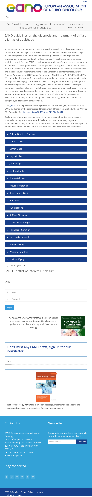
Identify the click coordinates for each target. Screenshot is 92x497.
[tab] (46, 134)
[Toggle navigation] (85, 17)
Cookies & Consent (13, 495)
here (13, 105)
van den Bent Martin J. (21, 237)
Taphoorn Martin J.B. (20, 222)
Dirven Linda (16, 148)
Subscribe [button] (82, 441)
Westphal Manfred (19, 251)
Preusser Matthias (19, 185)
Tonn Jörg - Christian (20, 229)
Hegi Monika (16, 156)
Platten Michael (17, 178)
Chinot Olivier (16, 141)
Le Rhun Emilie (17, 170)
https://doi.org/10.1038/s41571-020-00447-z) (44, 112)
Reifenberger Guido (19, 193)
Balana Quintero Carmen (22, 134)
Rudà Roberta (16, 207)
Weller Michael (17, 244)
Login (85, 1)
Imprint (40, 492)
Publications (75, 24)
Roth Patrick (16, 200)
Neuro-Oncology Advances (20, 404)
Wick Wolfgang (17, 259)
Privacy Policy (27, 492)
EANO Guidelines (76, 27)
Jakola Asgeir (16, 163)
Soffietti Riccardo (18, 215)
